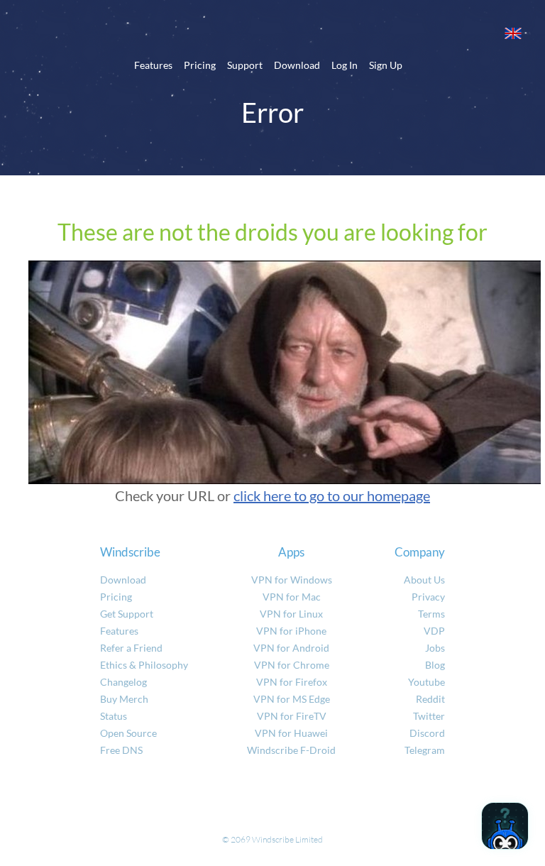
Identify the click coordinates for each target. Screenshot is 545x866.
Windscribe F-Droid (291, 750)
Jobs (435, 648)
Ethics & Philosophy (144, 665)
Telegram (424, 750)
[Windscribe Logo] (272, 32)
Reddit (430, 699)
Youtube (426, 682)
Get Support (126, 614)
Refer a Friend (131, 648)
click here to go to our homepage (331, 495)
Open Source (128, 733)
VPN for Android (291, 648)
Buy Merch (124, 699)
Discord (427, 733)
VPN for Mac (292, 597)
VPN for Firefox (291, 682)
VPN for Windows (291, 580)
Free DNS (121, 750)
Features (153, 65)
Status (113, 716)
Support (245, 65)
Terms (431, 614)
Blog (435, 665)
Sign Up (385, 65)
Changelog (123, 682)
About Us (424, 580)
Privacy (428, 597)
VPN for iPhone (291, 631)
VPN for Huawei (291, 733)
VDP (434, 631)
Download (297, 65)
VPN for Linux (291, 614)
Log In (344, 65)
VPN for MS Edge (291, 699)
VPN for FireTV (291, 716)
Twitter (429, 716)
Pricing (200, 65)
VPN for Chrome (291, 665)
